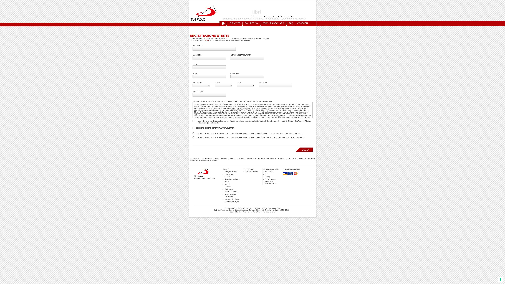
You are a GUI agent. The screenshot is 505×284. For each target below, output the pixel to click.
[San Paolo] (204, 20)
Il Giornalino (228, 174)
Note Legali (269, 172)
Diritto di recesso (271, 179)
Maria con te (228, 189)
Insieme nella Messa (231, 199)
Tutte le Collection (251, 172)
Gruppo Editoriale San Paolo (204, 178)
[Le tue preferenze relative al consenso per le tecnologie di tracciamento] (500, 279)
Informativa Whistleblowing (270, 182)
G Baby (227, 177)
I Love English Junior (231, 179)
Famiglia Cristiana (231, 172)
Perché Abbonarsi (273, 23)
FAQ (291, 23)
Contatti (302, 23)
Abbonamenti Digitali (231, 202)
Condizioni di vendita (292, 169)
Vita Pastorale (229, 197)
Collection (251, 23)
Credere (227, 184)
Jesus (226, 182)
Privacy (267, 177)
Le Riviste (234, 23)
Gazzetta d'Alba (230, 194)
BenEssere (228, 187)
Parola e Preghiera (231, 192)
